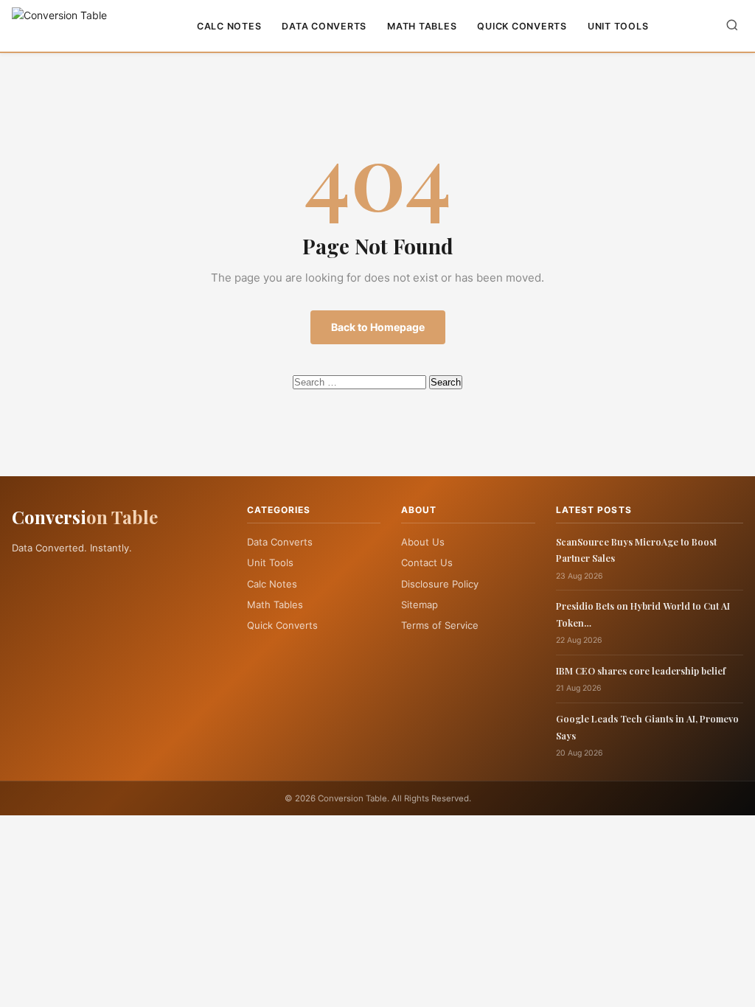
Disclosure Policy (440, 584)
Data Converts (324, 26)
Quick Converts (522, 26)
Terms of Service (440, 625)
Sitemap (419, 604)
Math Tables (421, 26)
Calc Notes (229, 26)
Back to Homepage (378, 327)
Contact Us (427, 562)
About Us (423, 542)
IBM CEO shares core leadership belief (641, 670)
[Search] (732, 26)
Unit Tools (618, 26)
